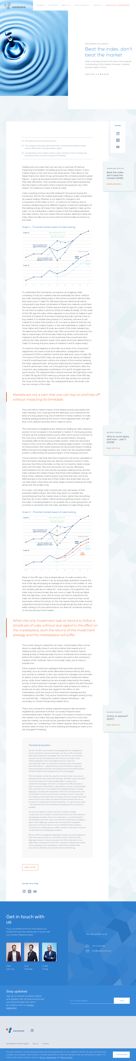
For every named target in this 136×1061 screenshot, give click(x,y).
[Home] (15, 6)
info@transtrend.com (101, 951)
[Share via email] (118, 146)
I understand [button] (121, 1054)
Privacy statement (48, 1057)
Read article (113, 448)
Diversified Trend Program (17, 1043)
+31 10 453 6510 (98, 946)
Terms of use (67, 1057)
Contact (45, 1043)
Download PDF (113, 184)
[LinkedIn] (32, 1030)
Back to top (30, 867)
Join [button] (122, 1000)
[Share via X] (118, 139)
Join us (35, 1043)
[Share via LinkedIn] (118, 133)
